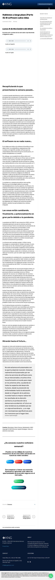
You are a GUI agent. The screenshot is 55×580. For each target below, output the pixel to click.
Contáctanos (18, 481)
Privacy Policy (6, 546)
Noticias (15, 21)
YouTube (18, 461)
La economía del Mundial (46, 38)
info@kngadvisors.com (8, 565)
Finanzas (9, 504)
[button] (51, 576)
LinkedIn (10, 461)
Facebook (27, 461)
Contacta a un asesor (19, 487)
